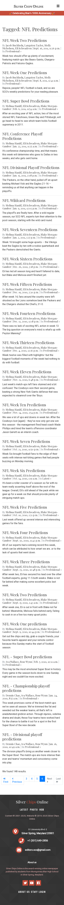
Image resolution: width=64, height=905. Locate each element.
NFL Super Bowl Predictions (25, 100)
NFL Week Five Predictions (24, 507)
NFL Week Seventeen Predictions (29, 229)
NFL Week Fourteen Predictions (28, 313)
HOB (41, 809)
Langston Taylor (33, 45)
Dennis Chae (13, 695)
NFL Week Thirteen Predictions (28, 342)
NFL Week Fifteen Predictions (27, 284)
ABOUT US (24, 891)
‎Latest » (46, 478)
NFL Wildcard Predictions (23, 200)
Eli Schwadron (23, 48)
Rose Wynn (26, 661)
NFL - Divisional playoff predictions (22, 736)
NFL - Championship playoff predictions (26, 688)
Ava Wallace (12, 661)
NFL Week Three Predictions (26, 561)
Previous (17, 781)
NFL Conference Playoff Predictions (22, 136)
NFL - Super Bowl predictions (27, 656)
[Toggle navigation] (58, 6)
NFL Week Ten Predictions (24, 404)
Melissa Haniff (14, 106)
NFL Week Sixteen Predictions (27, 258)
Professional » (13, 51)
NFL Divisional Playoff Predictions (30, 167)
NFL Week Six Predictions (23, 470)
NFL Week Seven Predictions (26, 441)
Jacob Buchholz (14, 45)
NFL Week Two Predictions (24, 40)
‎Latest (24, 809)
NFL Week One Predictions (24, 72)
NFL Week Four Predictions (25, 532)
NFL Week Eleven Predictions (26, 371)
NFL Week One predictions (24, 623)
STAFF (34, 891)
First (5, 781)
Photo (34, 809)
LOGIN (42, 891)
